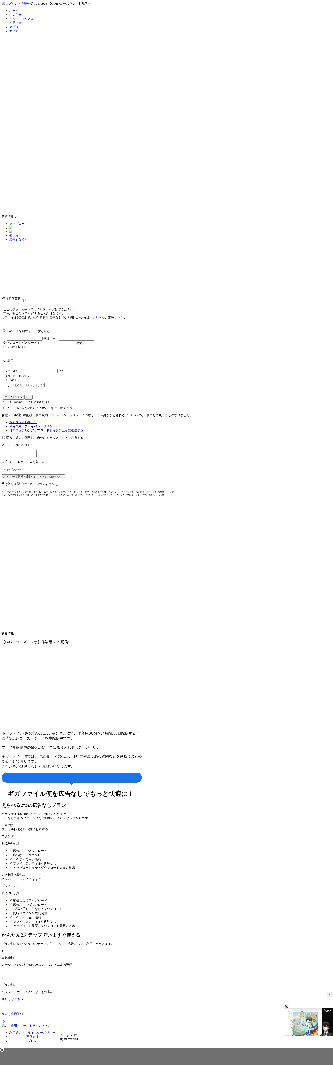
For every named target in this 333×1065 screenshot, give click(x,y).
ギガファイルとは (21, 18)
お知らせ (15, 14)
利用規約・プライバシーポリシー (32, 426)
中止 (28, 397)
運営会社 (32, 1036)
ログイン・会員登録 (19, 3)
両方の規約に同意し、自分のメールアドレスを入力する (44, 437)
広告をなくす (18, 239)
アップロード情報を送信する (33, 476)
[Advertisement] (30, 154)
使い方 (13, 31)
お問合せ (15, 22)
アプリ (13, 27)
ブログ (32, 1040)
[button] (2, 1050)
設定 (79, 342)
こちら (97, 317)
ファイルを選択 (13, 397)
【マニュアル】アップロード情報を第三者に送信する (46, 430)
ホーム (13, 10)
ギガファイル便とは (23, 422)
